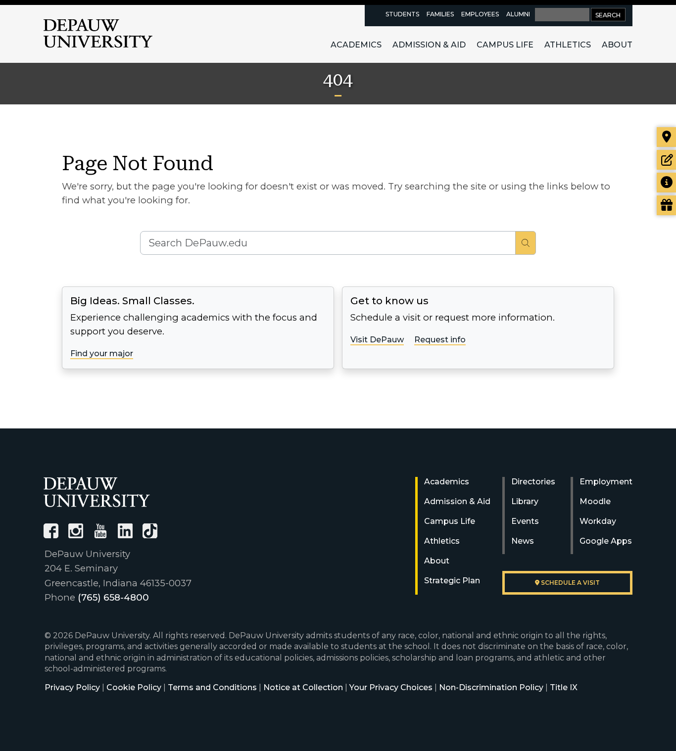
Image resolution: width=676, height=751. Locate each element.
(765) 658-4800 (113, 597)
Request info (440, 339)
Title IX (564, 687)
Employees (480, 14)
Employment (605, 481)
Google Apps (605, 541)
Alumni (518, 14)
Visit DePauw (377, 339)
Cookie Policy (133, 687)
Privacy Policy (72, 687)
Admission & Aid (429, 44)
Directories (533, 481)
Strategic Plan (452, 580)
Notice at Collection (303, 687)
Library (524, 501)
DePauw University (98, 33)
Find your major (101, 353)
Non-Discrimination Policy (491, 687)
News (522, 541)
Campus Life (505, 44)
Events (525, 521)
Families (440, 14)
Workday (597, 521)
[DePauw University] (97, 492)
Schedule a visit (569, 582)
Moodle (595, 501)
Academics (356, 44)
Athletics (567, 44)
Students (402, 14)
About (617, 44)
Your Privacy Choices (391, 687)
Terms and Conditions (212, 687)
